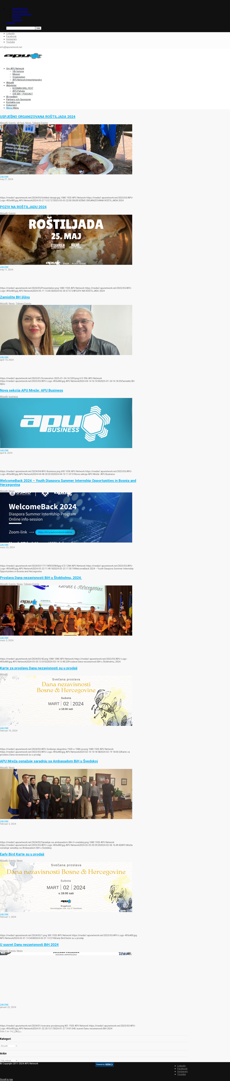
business (13, 396)
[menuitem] (118, 28)
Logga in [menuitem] (10, 22)
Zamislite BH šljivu (15, 297)
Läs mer (4, 176)
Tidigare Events (40, 122)
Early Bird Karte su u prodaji (22, 854)
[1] (66, 911)
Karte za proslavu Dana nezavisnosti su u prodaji (38, 668)
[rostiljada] (66, 264)
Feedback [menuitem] (17, 20)
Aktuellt (4, 122)
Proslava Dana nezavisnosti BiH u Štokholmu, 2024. (41, 578)
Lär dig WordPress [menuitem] (22, 14)
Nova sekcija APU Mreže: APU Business (31, 390)
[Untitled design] (66, 173)
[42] (66, 634)
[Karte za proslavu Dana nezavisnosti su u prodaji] (66, 725)
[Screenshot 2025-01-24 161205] (66, 354)
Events (12, 122)
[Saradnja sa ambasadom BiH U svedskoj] (66, 818)
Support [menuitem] (17, 17)
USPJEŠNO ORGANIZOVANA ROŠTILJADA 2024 (37, 117)
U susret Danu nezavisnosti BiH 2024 (29, 945)
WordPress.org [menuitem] (20, 8)
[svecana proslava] (66, 1001)
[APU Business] (66, 447)
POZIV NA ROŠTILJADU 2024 (23, 207)
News (28, 122)
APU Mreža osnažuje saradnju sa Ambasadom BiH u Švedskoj (49, 761)
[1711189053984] (66, 541)
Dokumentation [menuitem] (20, 11)
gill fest (20, 122)
